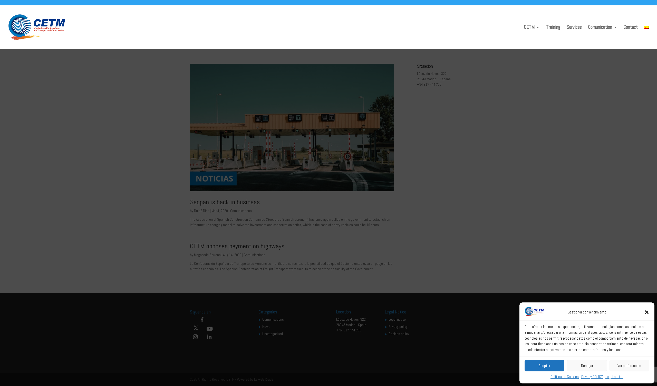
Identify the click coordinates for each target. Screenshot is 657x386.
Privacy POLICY (592, 376)
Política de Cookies (564, 376)
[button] (646, 312)
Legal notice (614, 376)
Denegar (587, 365)
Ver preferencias (629, 365)
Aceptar (544, 365)
